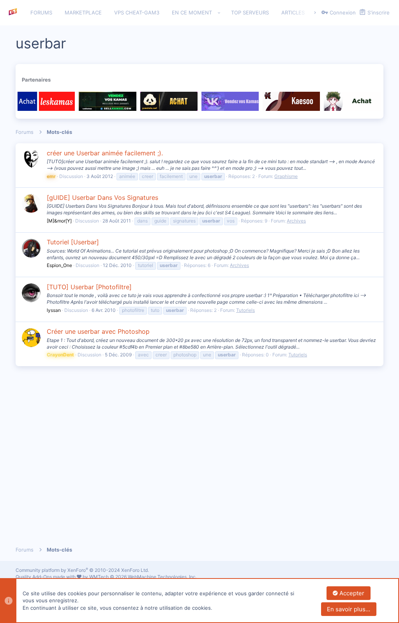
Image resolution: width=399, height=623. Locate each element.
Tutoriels (245, 310)
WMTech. (143, 577)
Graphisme (286, 176)
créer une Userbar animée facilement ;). (105, 153)
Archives (296, 221)
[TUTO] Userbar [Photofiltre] (89, 287)
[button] (219, 12)
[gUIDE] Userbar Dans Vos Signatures (102, 197)
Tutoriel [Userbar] (73, 242)
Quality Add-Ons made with (46, 577)
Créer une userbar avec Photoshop (98, 331)
